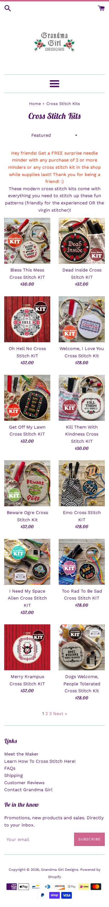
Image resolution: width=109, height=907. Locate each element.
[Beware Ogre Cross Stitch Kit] (27, 483)
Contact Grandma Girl (28, 789)
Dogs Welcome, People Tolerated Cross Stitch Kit (81, 683)
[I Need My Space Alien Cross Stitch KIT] (27, 562)
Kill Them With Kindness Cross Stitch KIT (81, 434)
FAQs (9, 768)
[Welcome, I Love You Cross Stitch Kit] (82, 319)
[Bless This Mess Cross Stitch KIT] (27, 241)
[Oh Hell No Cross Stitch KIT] (27, 319)
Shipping (13, 775)
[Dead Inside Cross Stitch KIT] (82, 241)
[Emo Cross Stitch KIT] (82, 483)
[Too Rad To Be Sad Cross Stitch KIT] (82, 562)
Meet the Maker (21, 754)
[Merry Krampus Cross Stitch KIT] (27, 647)
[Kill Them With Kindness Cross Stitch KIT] (82, 398)
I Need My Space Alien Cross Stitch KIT (27, 598)
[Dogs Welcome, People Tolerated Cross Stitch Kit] (82, 647)
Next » (60, 713)
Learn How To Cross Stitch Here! (39, 761)
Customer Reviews (24, 782)
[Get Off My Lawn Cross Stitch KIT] (27, 398)
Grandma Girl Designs (59, 869)
